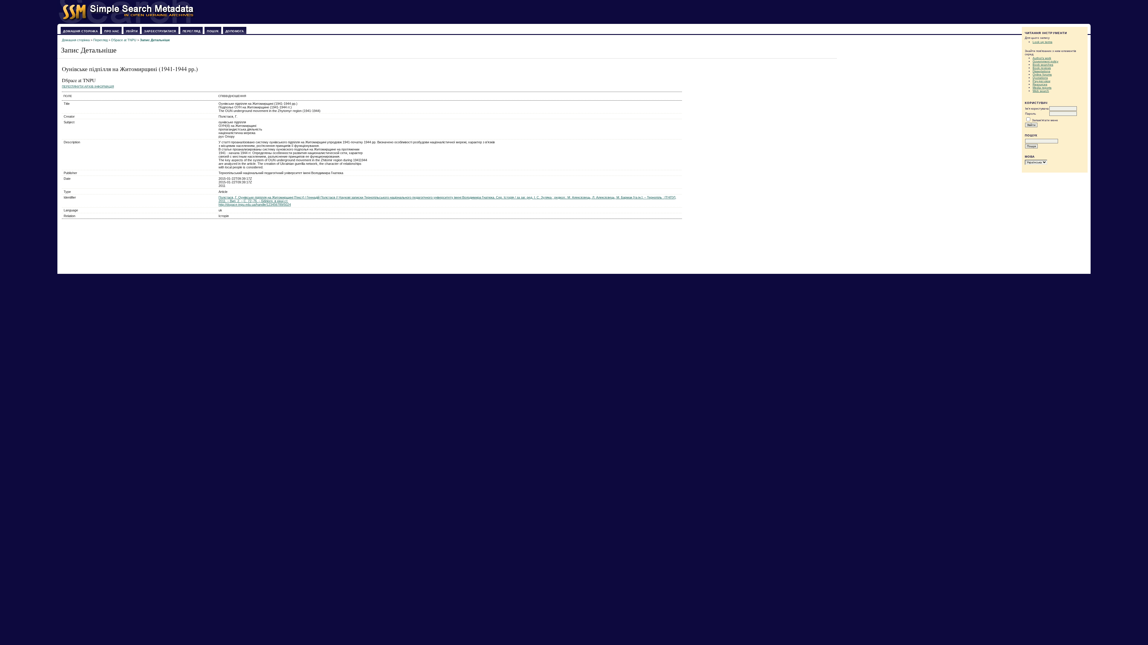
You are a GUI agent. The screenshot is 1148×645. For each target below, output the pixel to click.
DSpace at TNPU (123, 40)
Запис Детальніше (155, 40)
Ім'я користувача (1037, 108)
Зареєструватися (160, 31)
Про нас (111, 31)
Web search (1041, 91)
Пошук (213, 31)
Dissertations (1041, 71)
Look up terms (1042, 42)
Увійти (132, 31)
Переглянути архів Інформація (88, 86)
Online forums (1042, 74)
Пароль (1030, 113)
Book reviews (1042, 68)
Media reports (1042, 87)
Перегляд (191, 31)
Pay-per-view (1041, 81)
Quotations (1040, 77)
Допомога (234, 31)
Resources (1040, 84)
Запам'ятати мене (1045, 120)
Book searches (1043, 64)
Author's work (1042, 58)
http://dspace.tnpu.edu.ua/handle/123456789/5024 (255, 204)
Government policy (1045, 61)
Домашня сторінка (80, 31)
